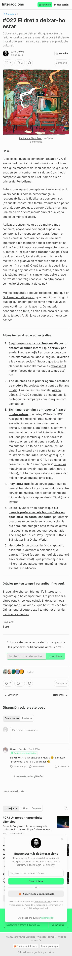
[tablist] (18, 718)
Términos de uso (42, 901)
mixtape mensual (14, 605)
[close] (62, 839)
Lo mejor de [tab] (11, 808)
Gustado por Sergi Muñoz (25, 753)
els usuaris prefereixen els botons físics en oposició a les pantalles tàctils (37, 512)
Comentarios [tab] (12, 718)
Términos (52, 936)
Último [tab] (24, 808)
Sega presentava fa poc (25, 343)
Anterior (13, 694)
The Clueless (18, 381)
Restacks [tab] (27, 718)
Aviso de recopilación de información (43, 904)
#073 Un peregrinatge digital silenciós (23, 819)
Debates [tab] (36, 808)
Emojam (47, 343)
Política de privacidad (37, 908)
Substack (22, 952)
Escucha (63, 53)
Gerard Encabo (18, 749)
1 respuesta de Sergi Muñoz (29, 776)
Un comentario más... (14, 791)
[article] (36, 828)
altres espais (11, 600)
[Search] (66, 808)
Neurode (15, 545)
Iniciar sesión (61, 4)
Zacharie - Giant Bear (30, 138)
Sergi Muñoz (17, 52)
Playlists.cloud (19, 483)
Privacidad (41, 936)
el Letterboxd (28, 609)
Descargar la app (49, 946)
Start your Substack (27, 946)
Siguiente (58, 694)
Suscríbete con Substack (38, 894)
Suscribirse (45, 4)
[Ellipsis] (67, 749)
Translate (10, 14)
